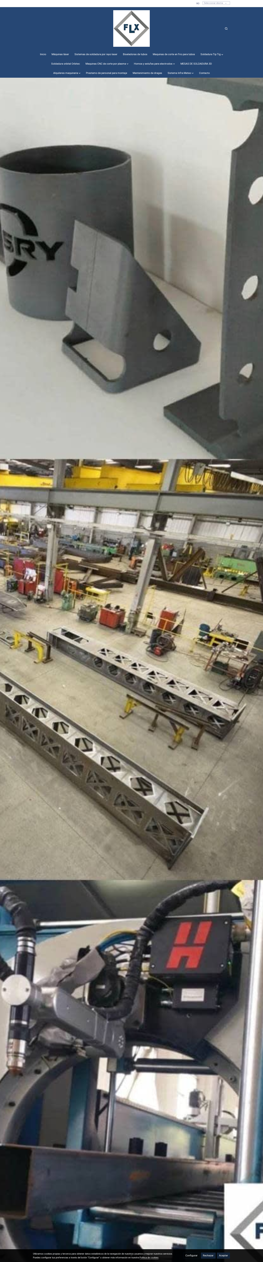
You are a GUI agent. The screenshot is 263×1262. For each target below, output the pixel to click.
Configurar (191, 1255)
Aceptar (223, 1255)
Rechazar (208, 1255)
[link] (131, 28)
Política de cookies (149, 1257)
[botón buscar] (226, 28)
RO (197, 3)
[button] (212, 54)
